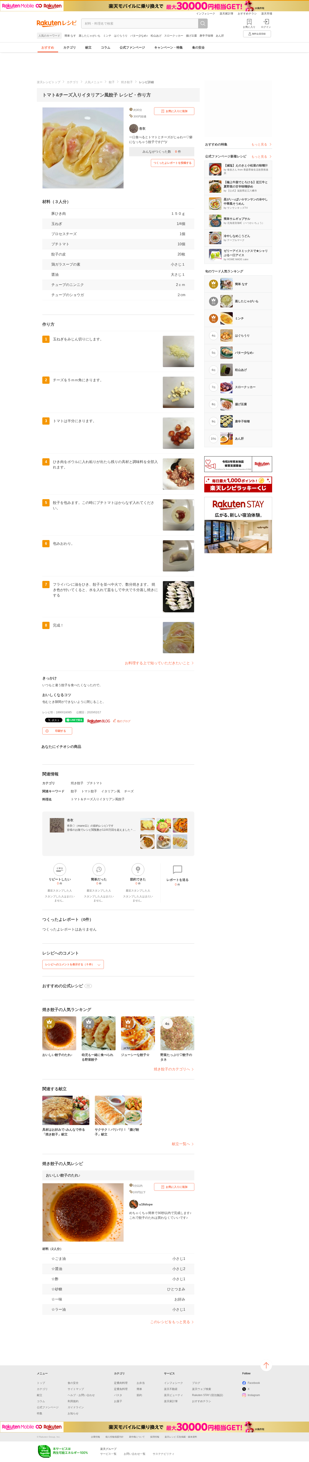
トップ (41, 1383)
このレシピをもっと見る (170, 1322)
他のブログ (123, 721)
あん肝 (220, 35)
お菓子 (118, 1401)
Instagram (254, 1395)
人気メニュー (93, 82)
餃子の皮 (58, 254)
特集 (39, 1413)
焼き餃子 (127, 82)
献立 (88, 47)
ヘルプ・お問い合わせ (81, 1395)
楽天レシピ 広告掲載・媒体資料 (181, 1437)
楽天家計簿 (226, 13)
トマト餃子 (89, 791)
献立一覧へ (181, 1144)
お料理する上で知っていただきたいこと (157, 663)
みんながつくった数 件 (162, 151)
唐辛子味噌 (206, 35)
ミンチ (107, 35)
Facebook (254, 1383)
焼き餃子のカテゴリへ (172, 1069)
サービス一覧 (108, 1453)
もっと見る (259, 144)
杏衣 (70, 820)
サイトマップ (76, 1389)
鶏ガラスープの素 (65, 264)
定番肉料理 (121, 1383)
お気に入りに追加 (177, 111)
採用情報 (154, 1437)
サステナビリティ (163, 1453)
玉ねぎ (56, 224)
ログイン (266, 27)
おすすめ (47, 47)
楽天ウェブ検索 (201, 1389)
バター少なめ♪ (139, 35)
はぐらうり (121, 35)
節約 (139, 1395)
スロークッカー (173, 35)
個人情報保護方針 (114, 1437)
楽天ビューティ (173, 1395)
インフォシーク (205, 13)
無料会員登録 (259, 34)
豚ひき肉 (58, 213)
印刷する (60, 730)
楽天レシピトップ (48, 82)
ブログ (196, 1383)
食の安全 (198, 47)
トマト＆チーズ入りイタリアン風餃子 (98, 799)
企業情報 (95, 1437)
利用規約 (73, 1401)
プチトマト (60, 244)
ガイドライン (76, 1407)
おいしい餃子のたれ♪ (63, 1175)
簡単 (139, 1389)
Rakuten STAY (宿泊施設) (207, 1395)
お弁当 (141, 1383)
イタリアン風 (110, 791)
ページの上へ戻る (266, 1365)
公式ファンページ (132, 47)
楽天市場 (266, 13)
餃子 (112, 82)
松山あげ (156, 35)
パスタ (118, 1395)
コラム (105, 47)
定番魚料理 (121, 1389)
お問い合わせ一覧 (134, 1453)
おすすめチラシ (247, 13)
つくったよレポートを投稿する (173, 162)
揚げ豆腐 (191, 35)
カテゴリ (69, 47)
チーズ (129, 791)
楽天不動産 (171, 1389)
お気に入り (249, 27)
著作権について (137, 1437)
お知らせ (73, 1413)
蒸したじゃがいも (89, 35)
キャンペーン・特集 (168, 47)
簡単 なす (70, 35)
